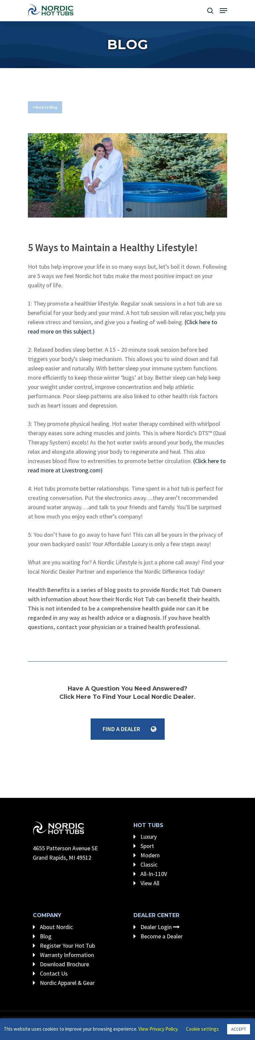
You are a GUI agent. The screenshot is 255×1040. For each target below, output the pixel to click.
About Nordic (56, 927)
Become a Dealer (161, 936)
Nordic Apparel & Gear (67, 983)
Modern (149, 855)
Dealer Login (156, 927)
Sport (146, 846)
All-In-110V (153, 874)
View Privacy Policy (157, 1029)
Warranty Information (66, 955)
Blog (45, 936)
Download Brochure (64, 964)
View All (149, 883)
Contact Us (53, 973)
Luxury (148, 836)
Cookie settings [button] (202, 1029)
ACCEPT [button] (238, 1029)
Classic (148, 864)
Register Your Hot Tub (67, 945)
